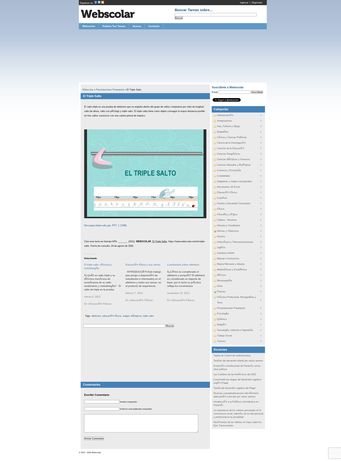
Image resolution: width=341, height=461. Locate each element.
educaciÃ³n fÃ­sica (111, 316)
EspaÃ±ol (222, 198)
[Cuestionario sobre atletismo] (188, 284)
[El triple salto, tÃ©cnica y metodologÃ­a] (105, 286)
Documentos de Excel (228, 187)
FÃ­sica (220, 209)
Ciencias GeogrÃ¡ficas (228, 153)
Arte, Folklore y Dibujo (228, 126)
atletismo (96, 316)
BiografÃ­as (222, 131)
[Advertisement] (173, 56)
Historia (221, 236)
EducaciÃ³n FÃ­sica (227, 192)
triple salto (148, 316)
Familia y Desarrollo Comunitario (233, 203)
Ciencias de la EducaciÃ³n (230, 148)
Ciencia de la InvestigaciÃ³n (231, 142)
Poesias (221, 291)
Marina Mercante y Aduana (231, 264)
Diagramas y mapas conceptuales (234, 181)
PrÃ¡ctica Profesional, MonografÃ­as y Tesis (236, 300)
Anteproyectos (224, 120)
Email (215, 92)
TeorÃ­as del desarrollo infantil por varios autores (238, 360)
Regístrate (257, 2)
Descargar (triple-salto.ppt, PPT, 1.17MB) (105, 225)
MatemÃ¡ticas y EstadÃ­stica (232, 269)
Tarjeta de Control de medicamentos (232, 355)
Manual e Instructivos (228, 258)
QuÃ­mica (222, 319)
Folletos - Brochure (227, 220)
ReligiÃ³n (221, 324)
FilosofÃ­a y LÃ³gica (227, 214)
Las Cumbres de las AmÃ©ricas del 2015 (234, 374)
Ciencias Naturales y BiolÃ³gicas (234, 165)
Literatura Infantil (225, 253)
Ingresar (244, 2)
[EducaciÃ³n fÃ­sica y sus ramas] (146, 284)
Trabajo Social (224, 335)
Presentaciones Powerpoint (110, 89)
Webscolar (87, 89)
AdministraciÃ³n (225, 115)
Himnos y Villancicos (228, 231)
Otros (220, 286)
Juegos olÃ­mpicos (132, 316)
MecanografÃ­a (224, 280)
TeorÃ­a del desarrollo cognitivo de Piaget (234, 388)
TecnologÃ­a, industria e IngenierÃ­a (235, 330)
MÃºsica (221, 275)
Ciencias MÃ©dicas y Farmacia (233, 159)
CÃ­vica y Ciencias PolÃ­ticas (232, 137)
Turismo (221, 341)
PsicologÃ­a (223, 313)
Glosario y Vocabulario (228, 225)
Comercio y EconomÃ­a (229, 170)
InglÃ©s (221, 247)
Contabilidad (223, 176)
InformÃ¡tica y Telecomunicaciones (235, 242)
